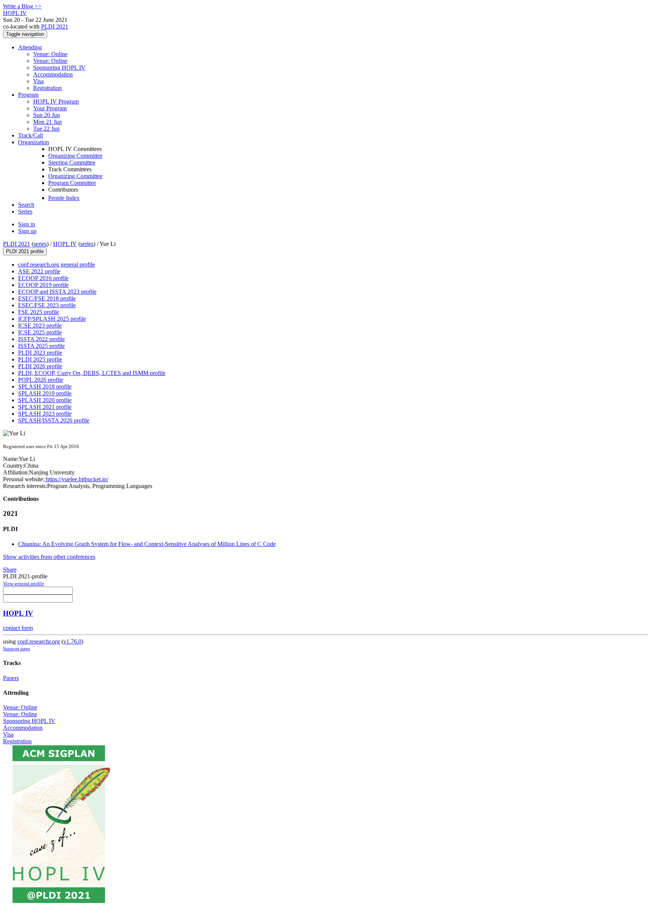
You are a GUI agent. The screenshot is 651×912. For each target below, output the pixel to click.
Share (10, 569)
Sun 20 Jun (46, 115)
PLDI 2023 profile (40, 352)
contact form (18, 628)
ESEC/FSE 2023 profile (47, 305)
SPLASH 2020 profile (45, 400)
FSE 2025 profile (38, 312)
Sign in (26, 224)
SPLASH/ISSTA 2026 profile (53, 420)
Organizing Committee (75, 156)
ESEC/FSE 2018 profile (47, 298)
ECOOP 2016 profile (43, 278)
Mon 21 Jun (47, 122)
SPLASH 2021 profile (45, 407)
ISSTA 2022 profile (41, 339)
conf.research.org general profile (56, 264)
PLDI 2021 (54, 26)
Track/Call (30, 135)
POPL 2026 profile (40, 380)
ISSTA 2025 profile (41, 346)
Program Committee (72, 183)
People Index (63, 198)
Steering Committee (71, 162)
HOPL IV (65, 244)
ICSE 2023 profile (40, 325)
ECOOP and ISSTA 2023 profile (57, 291)
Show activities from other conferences (49, 557)
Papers (11, 678)
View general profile (23, 583)
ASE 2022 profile (39, 271)
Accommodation (53, 74)
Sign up (27, 231)
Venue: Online (50, 54)
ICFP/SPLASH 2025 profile (52, 319)
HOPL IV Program (56, 101)
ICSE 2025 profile (40, 332)
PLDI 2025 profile (40, 359)
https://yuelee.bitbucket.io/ (76, 479)
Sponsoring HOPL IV (59, 67)
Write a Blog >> (22, 6)
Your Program (50, 108)
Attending (30, 47)
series (40, 244)
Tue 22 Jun (46, 128)
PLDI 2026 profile (40, 366)
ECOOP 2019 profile (43, 285)
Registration (47, 88)
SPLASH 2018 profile (45, 386)
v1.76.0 (72, 641)
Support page (16, 648)
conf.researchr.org (38, 641)
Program (28, 95)
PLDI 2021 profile (25, 251)
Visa (38, 81)
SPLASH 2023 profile (45, 413)
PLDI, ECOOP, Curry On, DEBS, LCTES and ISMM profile (91, 373)
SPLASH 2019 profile (45, 393)
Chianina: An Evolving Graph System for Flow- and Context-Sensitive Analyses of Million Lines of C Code (147, 544)
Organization (33, 142)
